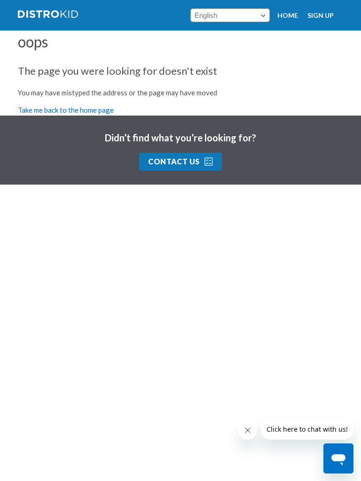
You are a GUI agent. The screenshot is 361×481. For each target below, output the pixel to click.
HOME (287, 15)
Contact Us (174, 161)
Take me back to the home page (66, 110)
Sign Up (320, 15)
